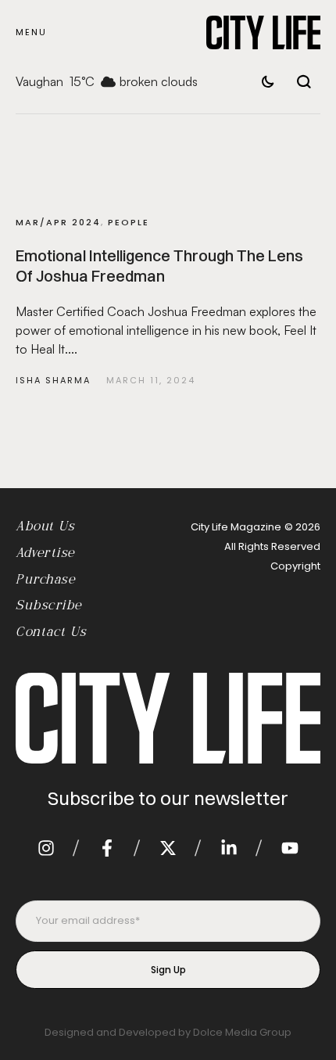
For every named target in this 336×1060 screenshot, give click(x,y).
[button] (31, 32)
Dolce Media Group (242, 1032)
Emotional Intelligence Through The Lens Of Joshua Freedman (159, 266)
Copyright (295, 566)
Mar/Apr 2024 (58, 222)
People (128, 222)
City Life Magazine (236, 526)
